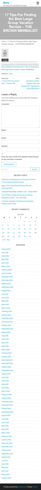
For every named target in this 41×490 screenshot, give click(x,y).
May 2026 (4, 259)
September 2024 (7, 329)
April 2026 (5, 263)
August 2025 (5, 290)
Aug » (9, 239)
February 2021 (6, 478)
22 (19, 232)
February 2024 (6, 353)
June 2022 (5, 422)
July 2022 (4, 419)
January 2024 (6, 356)
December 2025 (7, 276)
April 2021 (5, 471)
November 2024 (7, 322)
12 (3, 229)
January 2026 (6, 273)
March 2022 (5, 433)
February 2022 (6, 436)
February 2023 (6, 394)
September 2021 (7, 453)
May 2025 (4, 301)
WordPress (22, 487)
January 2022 (6, 439)
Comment (5, 104)
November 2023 (7, 363)
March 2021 (5, 474)
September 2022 (7, 412)
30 (25, 236)
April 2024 (5, 346)
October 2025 (6, 283)
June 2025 (5, 297)
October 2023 (6, 367)
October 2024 (6, 325)
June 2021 (5, 464)
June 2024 (5, 339)
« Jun (3, 239)
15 (19, 229)
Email (4, 138)
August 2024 (5, 332)
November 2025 (7, 280)
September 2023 (7, 370)
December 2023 (7, 360)
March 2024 (5, 349)
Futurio (35, 487)
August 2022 (5, 415)
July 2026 (4, 252)
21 (14, 232)
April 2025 (5, 304)
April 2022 (5, 429)
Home (3, 41)
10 (30, 225)
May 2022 (4, 426)
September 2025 (7, 287)
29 (19, 236)
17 (30, 229)
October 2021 (6, 450)
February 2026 (6, 270)
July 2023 (4, 377)
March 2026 (5, 266)
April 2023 (5, 387)
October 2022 (6, 408)
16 (25, 229)
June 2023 (5, 381)
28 (14, 236)
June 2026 (5, 256)
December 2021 (7, 443)
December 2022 (7, 401)
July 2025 (4, 294)
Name (4, 130)
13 (8, 229)
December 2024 (7, 318)
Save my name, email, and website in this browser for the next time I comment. (20, 157)
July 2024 (4, 335)
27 (8, 236)
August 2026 (5, 249)
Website (4, 146)
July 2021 (4, 460)
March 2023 (5, 391)
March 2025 (5, 308)
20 (8, 232)
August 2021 (5, 457)
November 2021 (7, 446)
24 (30, 232)
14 (14, 229)
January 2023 (6, 398)
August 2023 (5, 374)
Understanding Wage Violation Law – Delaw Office (19, 191)
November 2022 (7, 405)
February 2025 (6, 311)
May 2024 (4, 342)
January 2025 (6, 315)
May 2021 (4, 467)
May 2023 (4, 384)
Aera (6, 3)
